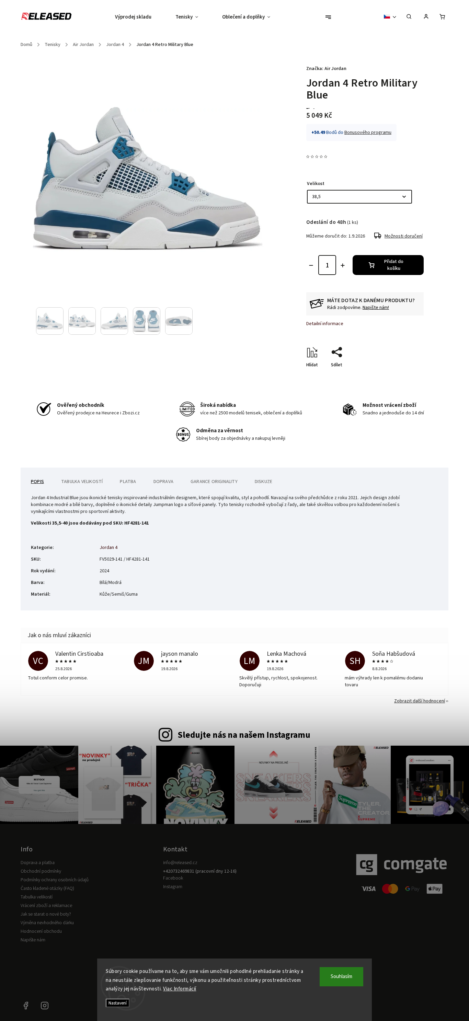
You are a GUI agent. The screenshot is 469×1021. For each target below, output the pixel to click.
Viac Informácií (179, 989)
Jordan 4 (108, 547)
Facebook (173, 878)
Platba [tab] (128, 481)
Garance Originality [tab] (214, 481)
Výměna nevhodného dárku (47, 922)
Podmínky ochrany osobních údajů (55, 879)
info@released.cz (180, 862)
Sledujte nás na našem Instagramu (244, 735)
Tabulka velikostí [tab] (82, 481)
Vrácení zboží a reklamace (46, 905)
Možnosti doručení (404, 236)
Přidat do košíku (393, 265)
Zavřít (402, 377)
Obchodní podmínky (41, 871)
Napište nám (33, 940)
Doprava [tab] (163, 481)
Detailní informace (324, 323)
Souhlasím (341, 976)
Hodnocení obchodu (41, 931)
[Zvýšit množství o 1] (343, 265)
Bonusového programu (367, 132)
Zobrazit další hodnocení (419, 701)
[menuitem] (139, 17)
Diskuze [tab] (263, 481)
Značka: (326, 68)
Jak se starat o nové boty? (46, 914)
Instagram (172, 886)
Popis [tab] (37, 481)
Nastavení (117, 1003)
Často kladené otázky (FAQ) (47, 888)
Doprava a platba (38, 862)
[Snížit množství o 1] (311, 265)
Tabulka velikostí (37, 897)
